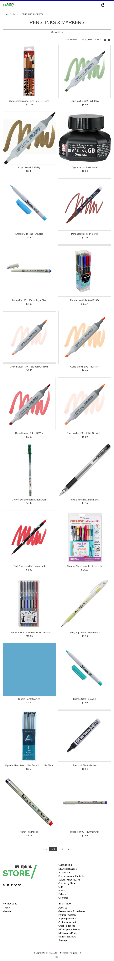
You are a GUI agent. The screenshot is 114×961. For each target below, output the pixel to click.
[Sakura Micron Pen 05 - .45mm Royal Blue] (29, 270)
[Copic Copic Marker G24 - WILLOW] (84, 71)
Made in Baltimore (67, 937)
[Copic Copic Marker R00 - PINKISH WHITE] (84, 403)
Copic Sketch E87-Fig (29, 167)
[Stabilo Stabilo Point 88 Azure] (29, 669)
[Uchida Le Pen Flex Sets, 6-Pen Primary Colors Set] (29, 603)
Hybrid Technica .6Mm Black (85, 500)
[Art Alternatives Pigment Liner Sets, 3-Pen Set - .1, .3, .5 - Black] (29, 736)
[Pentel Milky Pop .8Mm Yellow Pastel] (84, 603)
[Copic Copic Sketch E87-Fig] (29, 138)
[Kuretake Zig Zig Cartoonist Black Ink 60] (84, 138)
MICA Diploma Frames (69, 929)
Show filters (57, 32)
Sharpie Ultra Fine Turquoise (29, 234)
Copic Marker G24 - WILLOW (84, 101)
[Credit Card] (56, 957)
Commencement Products (71, 876)
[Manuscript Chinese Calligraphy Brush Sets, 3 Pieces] (29, 71)
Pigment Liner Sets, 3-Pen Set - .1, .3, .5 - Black (29, 765)
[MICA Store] (8, 5)
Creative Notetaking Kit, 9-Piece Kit (84, 566)
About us (62, 908)
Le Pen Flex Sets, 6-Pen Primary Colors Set (29, 632)
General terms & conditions (71, 911)
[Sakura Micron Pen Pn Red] (29, 802)
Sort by (84, 40)
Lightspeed (76, 953)
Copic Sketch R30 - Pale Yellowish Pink (29, 367)
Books (61, 890)
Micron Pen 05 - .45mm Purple (85, 832)
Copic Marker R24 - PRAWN (29, 433)
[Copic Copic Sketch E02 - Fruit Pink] (84, 337)
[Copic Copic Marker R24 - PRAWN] (29, 403)
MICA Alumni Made (67, 933)
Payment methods (67, 915)
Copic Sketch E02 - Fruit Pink (84, 367)
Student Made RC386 (69, 880)
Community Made (66, 883)
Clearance (63, 898)
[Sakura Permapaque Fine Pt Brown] (84, 204)
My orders (8, 911)
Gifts (60, 887)
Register (7, 908)
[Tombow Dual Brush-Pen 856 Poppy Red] (29, 536)
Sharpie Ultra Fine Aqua (84, 699)
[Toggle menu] (108, 5)
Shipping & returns (67, 918)
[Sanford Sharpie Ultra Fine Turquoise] (29, 204)
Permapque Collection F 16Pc (84, 300)
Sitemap (62, 940)
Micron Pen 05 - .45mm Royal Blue (29, 300)
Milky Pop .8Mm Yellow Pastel (85, 632)
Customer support (67, 922)
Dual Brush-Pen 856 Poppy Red (29, 566)
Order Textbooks (66, 926)
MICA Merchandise (67, 869)
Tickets (62, 894)
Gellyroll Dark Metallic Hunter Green (29, 500)
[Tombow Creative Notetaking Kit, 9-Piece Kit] (84, 536)
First (53, 849)
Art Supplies (15, 14)
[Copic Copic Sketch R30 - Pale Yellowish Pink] (29, 337)
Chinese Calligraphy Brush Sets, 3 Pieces (29, 101)
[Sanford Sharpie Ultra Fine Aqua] (84, 669)
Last (61, 849)
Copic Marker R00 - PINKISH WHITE (84, 433)
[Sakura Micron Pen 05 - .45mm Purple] (84, 802)
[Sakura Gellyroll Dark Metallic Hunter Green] (29, 470)
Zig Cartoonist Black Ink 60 (84, 167)
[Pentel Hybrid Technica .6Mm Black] (84, 470)
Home (5, 14)
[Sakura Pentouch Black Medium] (84, 736)
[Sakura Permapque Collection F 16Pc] (84, 270)
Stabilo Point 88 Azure (29, 699)
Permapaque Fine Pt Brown (84, 234)
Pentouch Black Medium (84, 765)
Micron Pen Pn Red (29, 832)
